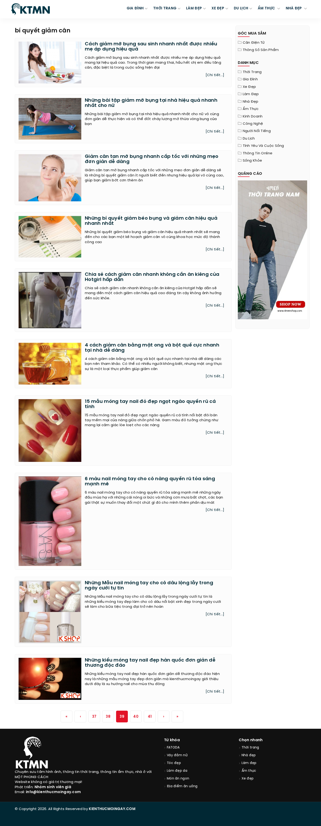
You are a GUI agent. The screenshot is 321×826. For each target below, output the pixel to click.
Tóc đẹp (174, 763)
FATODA (173, 747)
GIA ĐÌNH (135, 8)
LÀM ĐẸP (194, 8)
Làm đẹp (251, 94)
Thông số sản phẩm (261, 50)
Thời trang (252, 72)
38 (108, 717)
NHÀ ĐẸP (294, 8)
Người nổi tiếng (257, 131)
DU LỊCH (241, 8)
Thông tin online (258, 153)
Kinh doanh (253, 116)
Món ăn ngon (178, 778)
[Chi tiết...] (215, 75)
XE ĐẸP (217, 8)
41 (150, 717)
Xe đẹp (249, 87)
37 (94, 717)
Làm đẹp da (177, 771)
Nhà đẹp (250, 102)
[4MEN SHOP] (272, 249)
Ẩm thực (251, 109)
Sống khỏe (252, 161)
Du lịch (249, 138)
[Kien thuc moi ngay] (30, 9)
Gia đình (250, 79)
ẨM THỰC (267, 8)
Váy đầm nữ (177, 755)
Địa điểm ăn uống (182, 786)
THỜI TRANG (164, 8)
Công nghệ (253, 124)
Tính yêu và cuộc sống (263, 146)
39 (122, 717)
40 (135, 717)
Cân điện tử (254, 43)
